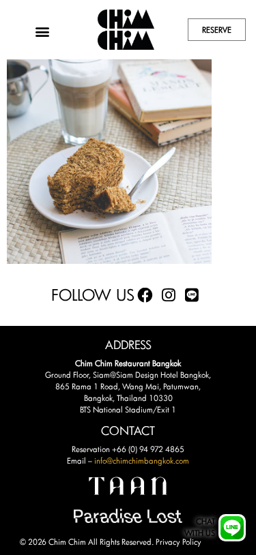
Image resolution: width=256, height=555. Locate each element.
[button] (42, 31)
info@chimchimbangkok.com (141, 460)
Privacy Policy (178, 542)
